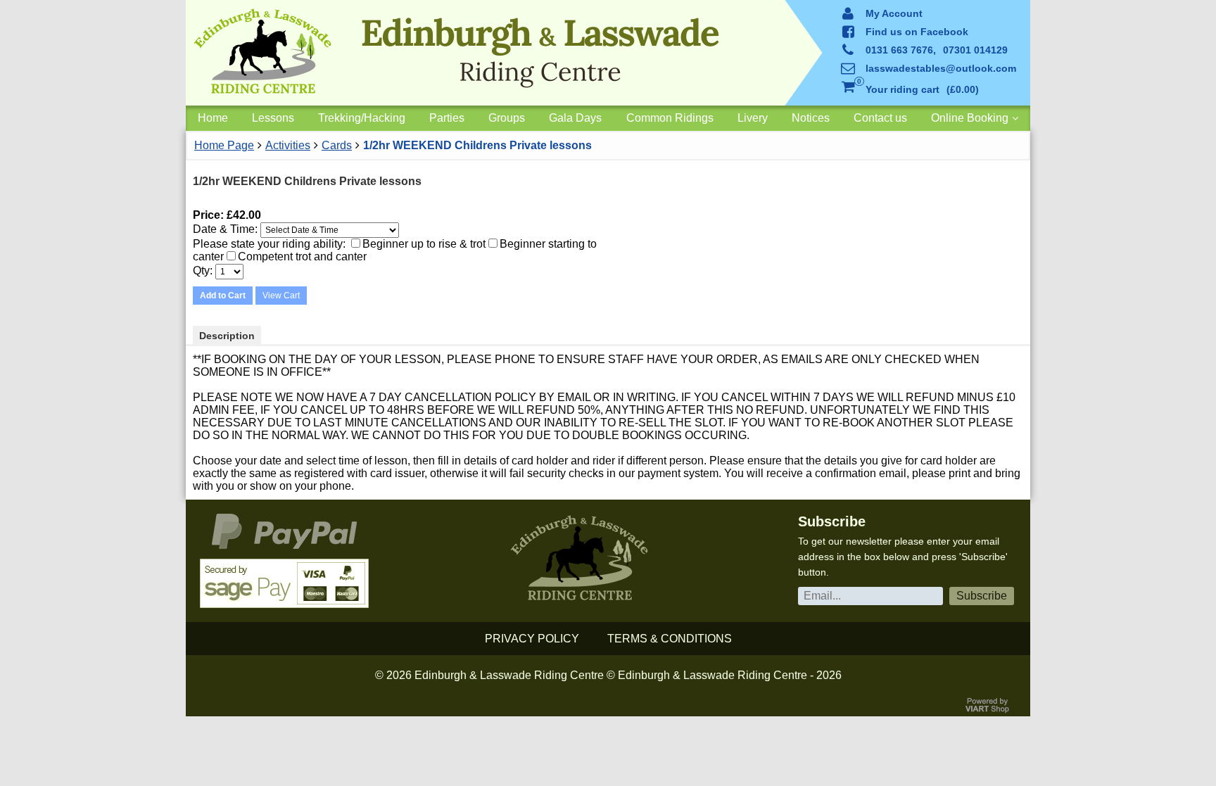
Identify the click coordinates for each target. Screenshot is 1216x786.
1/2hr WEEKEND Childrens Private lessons (477, 145)
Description (227, 335)
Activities (287, 145)
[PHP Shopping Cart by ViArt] (988, 710)
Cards (337, 145)
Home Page (224, 145)
